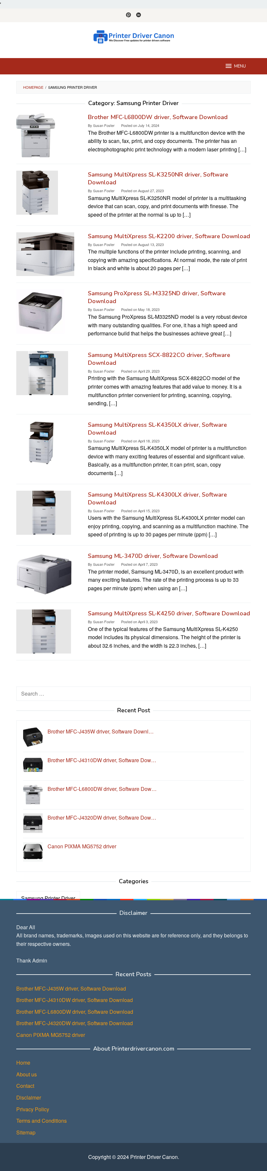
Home (23, 1062)
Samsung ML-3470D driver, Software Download (153, 556)
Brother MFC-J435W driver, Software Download (71, 988)
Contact (25, 1085)
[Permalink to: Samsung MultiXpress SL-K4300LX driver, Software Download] (43, 512)
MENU (240, 66)
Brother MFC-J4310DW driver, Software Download (74, 1000)
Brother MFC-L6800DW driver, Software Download (158, 117)
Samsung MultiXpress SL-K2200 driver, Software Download (169, 236)
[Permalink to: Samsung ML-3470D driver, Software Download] (44, 573)
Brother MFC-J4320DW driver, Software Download (74, 1023)
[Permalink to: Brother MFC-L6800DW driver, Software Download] (35, 134)
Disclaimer (28, 1097)
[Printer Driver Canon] (133, 36)
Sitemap (25, 1132)
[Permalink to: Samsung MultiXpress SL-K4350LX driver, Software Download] (42, 442)
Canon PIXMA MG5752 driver (50, 1035)
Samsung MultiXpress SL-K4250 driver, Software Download (169, 613)
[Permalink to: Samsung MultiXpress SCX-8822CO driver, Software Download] (42, 372)
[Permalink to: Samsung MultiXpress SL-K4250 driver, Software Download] (43, 631)
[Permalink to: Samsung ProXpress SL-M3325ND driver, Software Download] (40, 311)
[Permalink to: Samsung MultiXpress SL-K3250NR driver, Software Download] (37, 192)
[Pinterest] (128, 15)
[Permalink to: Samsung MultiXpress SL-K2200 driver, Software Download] (45, 253)
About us (26, 1074)
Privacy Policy (32, 1109)
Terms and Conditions (41, 1120)
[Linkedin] (139, 15)
